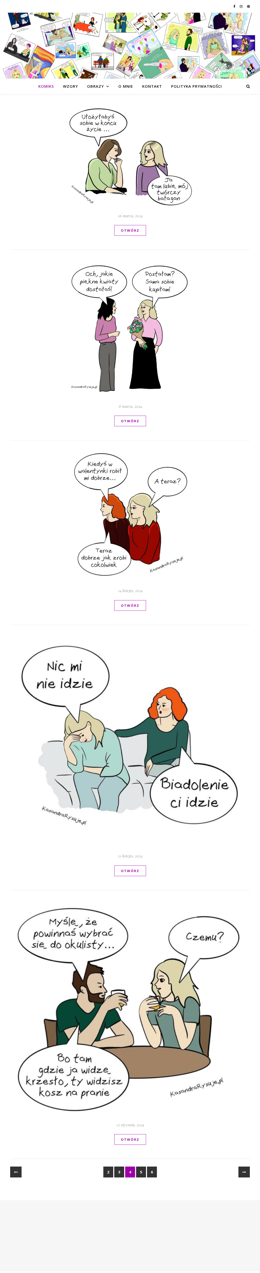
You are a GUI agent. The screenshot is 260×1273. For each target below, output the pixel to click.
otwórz (130, 230)
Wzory (70, 86)
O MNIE (125, 86)
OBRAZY (95, 86)
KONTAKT (152, 86)
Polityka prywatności (196, 86)
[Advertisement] (130, 1235)
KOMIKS (46, 86)
